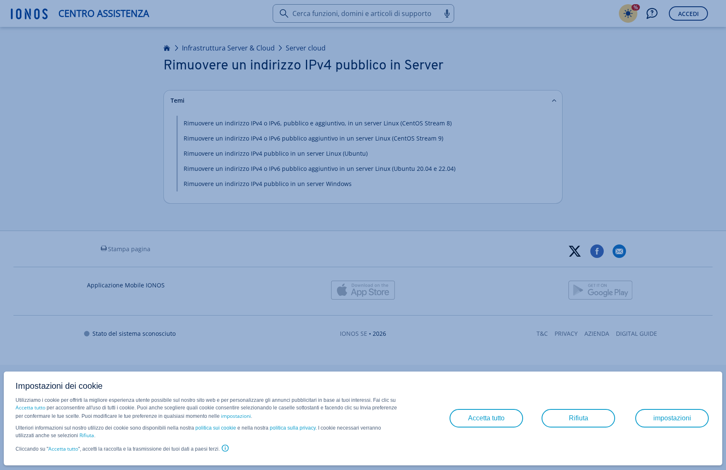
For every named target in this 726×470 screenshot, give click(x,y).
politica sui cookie (215, 428)
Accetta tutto (30, 407)
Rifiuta (86, 435)
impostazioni (236, 416)
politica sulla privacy (293, 428)
